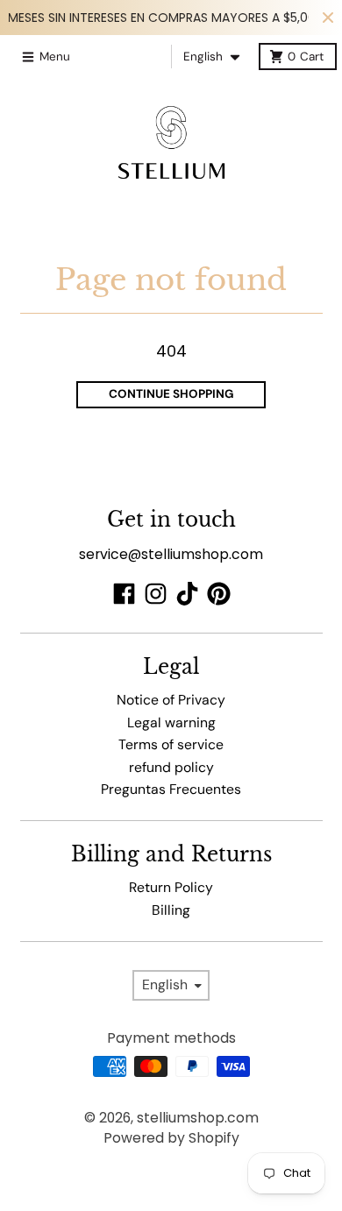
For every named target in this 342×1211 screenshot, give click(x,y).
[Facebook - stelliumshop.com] (124, 594)
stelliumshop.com (198, 1118)
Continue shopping (171, 393)
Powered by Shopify (171, 1138)
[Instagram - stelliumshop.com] (155, 594)
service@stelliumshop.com (171, 554)
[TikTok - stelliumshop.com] (187, 594)
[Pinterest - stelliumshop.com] (219, 594)
